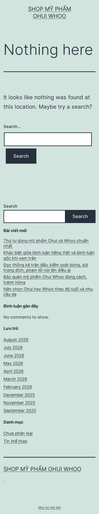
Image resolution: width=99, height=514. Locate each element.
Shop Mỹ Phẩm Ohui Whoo (42, 469)
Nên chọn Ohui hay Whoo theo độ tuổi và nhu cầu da (48, 292)
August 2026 (15, 339)
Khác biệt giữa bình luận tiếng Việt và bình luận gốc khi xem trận (49, 255)
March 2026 (15, 379)
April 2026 (13, 371)
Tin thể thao (15, 441)
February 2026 (17, 386)
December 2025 (19, 394)
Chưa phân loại (18, 433)
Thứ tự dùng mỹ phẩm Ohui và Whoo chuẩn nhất (46, 243)
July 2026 (13, 347)
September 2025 (19, 410)
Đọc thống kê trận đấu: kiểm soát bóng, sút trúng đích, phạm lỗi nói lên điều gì (45, 267)
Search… (12, 126)
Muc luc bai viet (49, 507)
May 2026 (13, 363)
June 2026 (13, 355)
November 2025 (19, 402)
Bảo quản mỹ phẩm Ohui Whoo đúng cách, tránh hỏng (45, 279)
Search (10, 206)
